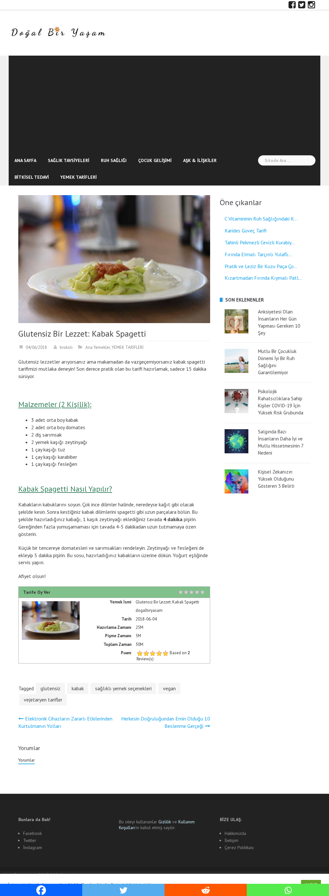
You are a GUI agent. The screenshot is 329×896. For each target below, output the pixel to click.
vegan (169, 688)
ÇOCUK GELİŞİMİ (155, 160)
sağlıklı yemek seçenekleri (123, 688)
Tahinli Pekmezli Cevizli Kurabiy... (260, 242)
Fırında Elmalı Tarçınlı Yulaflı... (258, 254)
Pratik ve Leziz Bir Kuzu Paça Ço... (261, 266)
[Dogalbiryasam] (58, 32)
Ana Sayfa (25, 160)
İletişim (231, 840)
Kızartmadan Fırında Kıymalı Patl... (263, 278)
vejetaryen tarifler (43, 699)
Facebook (32, 833)
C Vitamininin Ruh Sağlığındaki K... (261, 218)
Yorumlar (26, 760)
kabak (78, 688)
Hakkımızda (235, 833)
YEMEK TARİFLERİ (78, 177)
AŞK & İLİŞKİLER (200, 160)
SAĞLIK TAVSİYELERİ (68, 160)
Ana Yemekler (97, 347)
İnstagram (32, 847)
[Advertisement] (164, 104)
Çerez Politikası (239, 847)
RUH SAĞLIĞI (114, 160)
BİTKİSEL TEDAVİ (31, 177)
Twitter (29, 840)
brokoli (66, 347)
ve (168, 822)
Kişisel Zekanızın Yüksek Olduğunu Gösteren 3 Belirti (276, 479)
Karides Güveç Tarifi (246, 230)
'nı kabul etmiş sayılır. (157, 824)
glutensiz (50, 688)
